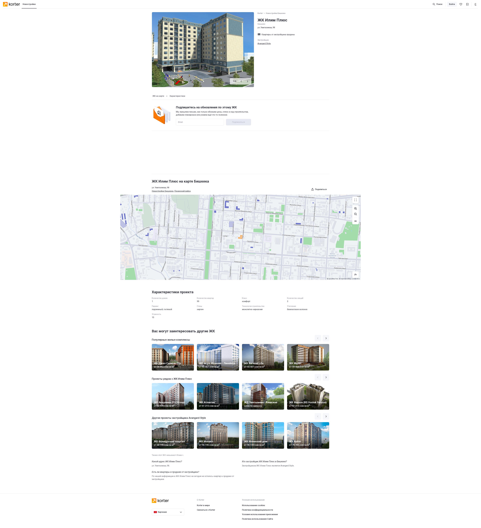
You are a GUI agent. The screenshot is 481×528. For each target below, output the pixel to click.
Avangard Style (264, 43)
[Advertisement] (240, 152)
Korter (260, 13)
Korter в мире (203, 505)
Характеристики (177, 96)
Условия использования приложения (260, 514)
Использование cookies (253, 505)
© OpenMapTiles (332, 279)
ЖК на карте (158, 96)
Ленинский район (182, 191)
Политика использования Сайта (257, 519)
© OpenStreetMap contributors (349, 279)
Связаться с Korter (206, 510)
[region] (240, 237)
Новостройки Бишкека (275, 13)
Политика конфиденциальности (257, 510)
